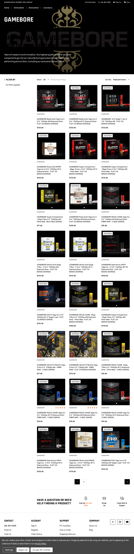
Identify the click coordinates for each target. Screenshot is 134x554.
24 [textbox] (44, 79)
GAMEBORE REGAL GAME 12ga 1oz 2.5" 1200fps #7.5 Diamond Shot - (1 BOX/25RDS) (115, 415)
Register (34, 530)
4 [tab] (52, 355)
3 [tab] (51, 355)
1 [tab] (50, 207)
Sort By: (108, 79)
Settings (9, 549)
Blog (91, 530)
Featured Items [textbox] (119, 79)
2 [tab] (51, 207)
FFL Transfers (65, 525)
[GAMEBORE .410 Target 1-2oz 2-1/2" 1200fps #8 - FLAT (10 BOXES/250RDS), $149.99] (116, 98)
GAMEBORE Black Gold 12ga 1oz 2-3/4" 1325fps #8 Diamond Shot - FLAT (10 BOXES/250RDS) (51, 121)
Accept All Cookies (42, 549)
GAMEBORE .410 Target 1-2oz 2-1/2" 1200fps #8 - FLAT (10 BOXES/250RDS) (114, 121)
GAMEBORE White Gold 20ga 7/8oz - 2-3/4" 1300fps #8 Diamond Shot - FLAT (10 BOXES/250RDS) (49, 268)
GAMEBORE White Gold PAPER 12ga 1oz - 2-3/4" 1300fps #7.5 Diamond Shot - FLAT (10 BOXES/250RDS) (82, 464)
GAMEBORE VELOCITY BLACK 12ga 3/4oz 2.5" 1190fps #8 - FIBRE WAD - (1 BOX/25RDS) (51, 367)
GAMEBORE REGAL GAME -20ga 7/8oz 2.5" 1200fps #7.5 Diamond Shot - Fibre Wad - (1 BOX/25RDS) (115, 367)
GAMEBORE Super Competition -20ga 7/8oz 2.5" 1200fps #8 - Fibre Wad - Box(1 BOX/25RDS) (50, 219)
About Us (93, 525)
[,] (53, 196)
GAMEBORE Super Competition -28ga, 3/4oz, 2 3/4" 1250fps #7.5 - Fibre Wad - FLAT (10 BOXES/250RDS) (83, 170)
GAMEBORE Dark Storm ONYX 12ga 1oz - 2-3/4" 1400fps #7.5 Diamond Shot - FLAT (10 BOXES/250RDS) (49, 464)
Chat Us (7, 534)
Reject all (23, 549)
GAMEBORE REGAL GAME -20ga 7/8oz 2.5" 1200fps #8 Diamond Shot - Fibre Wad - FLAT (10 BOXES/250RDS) (82, 318)
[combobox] (46, 79)
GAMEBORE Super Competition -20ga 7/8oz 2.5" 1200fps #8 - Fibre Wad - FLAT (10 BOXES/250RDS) (114, 318)
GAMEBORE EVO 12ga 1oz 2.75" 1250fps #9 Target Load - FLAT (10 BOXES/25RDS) (115, 462)
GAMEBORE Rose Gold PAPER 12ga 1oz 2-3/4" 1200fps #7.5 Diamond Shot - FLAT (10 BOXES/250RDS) (49, 170)
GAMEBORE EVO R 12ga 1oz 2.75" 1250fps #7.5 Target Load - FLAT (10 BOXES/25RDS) (50, 317)
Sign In (34, 525)
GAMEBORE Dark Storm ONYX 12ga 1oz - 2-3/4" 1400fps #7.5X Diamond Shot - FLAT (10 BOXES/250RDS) (114, 268)
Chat (128, 2)
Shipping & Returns (68, 534)
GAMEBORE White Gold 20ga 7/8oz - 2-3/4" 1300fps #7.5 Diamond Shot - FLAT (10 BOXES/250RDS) (81, 268)
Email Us (118, 2)
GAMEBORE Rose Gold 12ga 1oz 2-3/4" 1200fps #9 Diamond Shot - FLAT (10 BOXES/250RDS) (83, 219)
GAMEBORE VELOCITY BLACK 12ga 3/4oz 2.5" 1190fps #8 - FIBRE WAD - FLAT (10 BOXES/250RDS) (83, 367)
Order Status (36, 534)
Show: (39, 79)
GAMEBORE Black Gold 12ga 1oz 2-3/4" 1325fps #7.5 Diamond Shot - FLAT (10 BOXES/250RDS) (83, 121)
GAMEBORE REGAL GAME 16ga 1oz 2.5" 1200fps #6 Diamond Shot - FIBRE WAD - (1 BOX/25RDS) (83, 415)
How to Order (65, 530)
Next (127, 481)
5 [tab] (54, 355)
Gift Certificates (90, 2)
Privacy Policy (40, 543)
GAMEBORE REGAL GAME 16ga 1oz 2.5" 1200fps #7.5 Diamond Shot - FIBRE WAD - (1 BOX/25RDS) (51, 415)
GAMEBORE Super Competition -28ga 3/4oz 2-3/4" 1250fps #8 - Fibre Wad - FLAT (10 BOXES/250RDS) (114, 170)
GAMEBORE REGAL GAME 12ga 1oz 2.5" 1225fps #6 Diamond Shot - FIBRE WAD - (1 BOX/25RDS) (115, 219)
